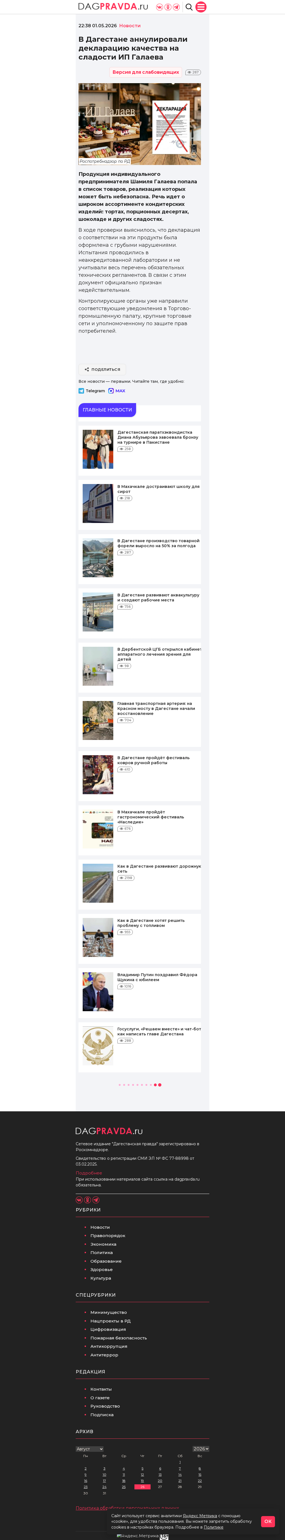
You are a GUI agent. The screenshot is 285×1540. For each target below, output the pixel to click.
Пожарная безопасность (118, 1338)
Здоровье (101, 1269)
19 (142, 1481)
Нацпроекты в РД (110, 1321)
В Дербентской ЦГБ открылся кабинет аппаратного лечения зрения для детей (159, 654)
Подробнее (89, 1173)
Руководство (105, 1406)
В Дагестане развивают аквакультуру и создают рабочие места (158, 598)
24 (104, 1487)
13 (160, 1474)
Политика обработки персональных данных (127, 1508)
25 (124, 1487)
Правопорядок (107, 1235)
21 (179, 1481)
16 (85, 1481)
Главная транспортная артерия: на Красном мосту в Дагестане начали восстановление (156, 708)
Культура (100, 1278)
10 (104, 1474)
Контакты (101, 1389)
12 (142, 1474)
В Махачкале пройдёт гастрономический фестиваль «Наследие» (150, 817)
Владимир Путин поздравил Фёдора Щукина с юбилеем (157, 977)
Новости (100, 1227)
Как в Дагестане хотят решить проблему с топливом (151, 923)
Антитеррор (104, 1355)
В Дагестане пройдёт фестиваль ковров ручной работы (153, 760)
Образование (106, 1261)
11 (124, 1474)
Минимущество (108, 1312)
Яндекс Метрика (200, 1515)
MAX (120, 390)
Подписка (102, 1414)
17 (104, 1481)
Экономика (103, 1244)
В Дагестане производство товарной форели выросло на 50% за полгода (158, 543)
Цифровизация (108, 1329)
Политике (213, 1527)
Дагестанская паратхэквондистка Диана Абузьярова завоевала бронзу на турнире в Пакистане (157, 437)
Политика (101, 1252)
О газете (100, 1397)
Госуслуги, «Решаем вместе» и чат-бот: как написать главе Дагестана (159, 1031)
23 (86, 1487)
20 (160, 1481)
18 (124, 1481)
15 (199, 1474)
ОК (268, 1521)
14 (180, 1474)
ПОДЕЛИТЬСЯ (106, 369)
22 (200, 1481)
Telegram (95, 390)
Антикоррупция (108, 1346)
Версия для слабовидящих (145, 72)
